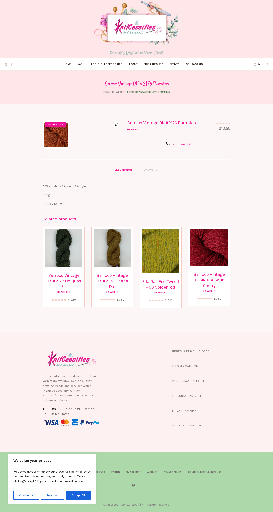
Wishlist (152, 472)
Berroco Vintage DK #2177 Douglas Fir (63, 281)
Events (115, 472)
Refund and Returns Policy (204, 472)
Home (106, 92)
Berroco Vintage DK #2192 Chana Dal (112, 281)
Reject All (52, 495)
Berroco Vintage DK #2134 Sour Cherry (209, 280)
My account (133, 472)
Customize (26, 495)
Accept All (78, 495)
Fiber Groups (97, 472)
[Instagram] (6, 64)
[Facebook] (12, 64)
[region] (52, 479)
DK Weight (118, 92)
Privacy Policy (173, 472)
